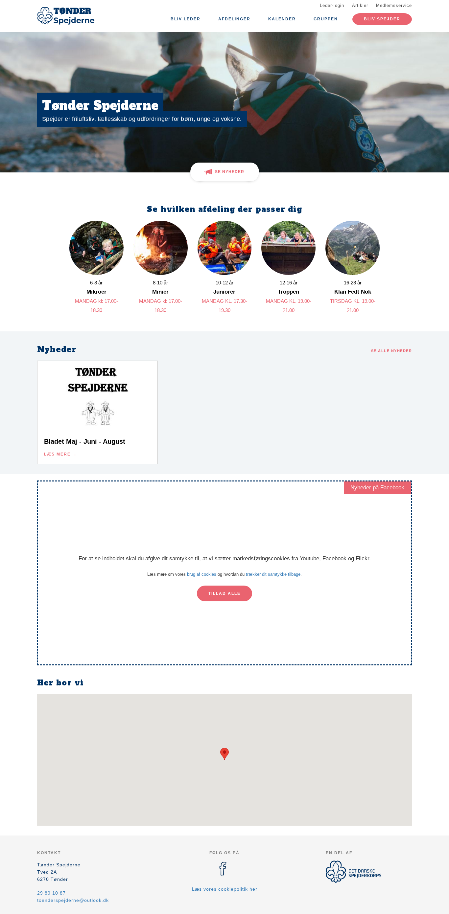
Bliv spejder (382, 19)
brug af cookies (201, 574)
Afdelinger (234, 19)
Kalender (282, 19)
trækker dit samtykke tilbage (273, 574)
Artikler (360, 5)
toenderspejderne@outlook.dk (73, 900)
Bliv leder (186, 19)
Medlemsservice (394, 5)
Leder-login (332, 5)
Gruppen (326, 19)
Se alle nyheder (391, 351)
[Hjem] (66, 15)
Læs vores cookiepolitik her (224, 889)
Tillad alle (224, 593)
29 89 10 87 (51, 893)
